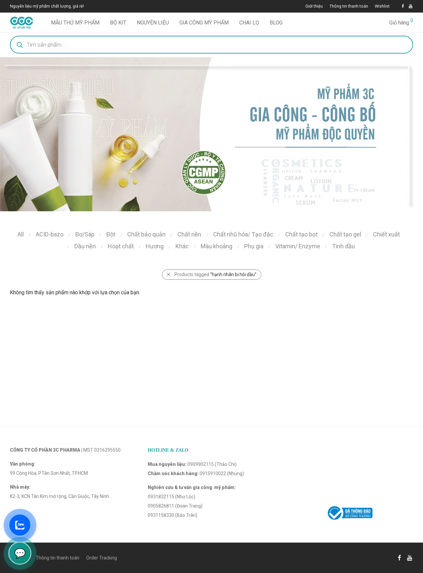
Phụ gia (253, 246)
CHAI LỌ (249, 23)
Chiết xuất (386, 234)
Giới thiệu (314, 6)
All (21, 234)
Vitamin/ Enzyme (297, 246)
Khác (182, 246)
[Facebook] (403, 6)
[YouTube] (411, 6)
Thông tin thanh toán (348, 6)
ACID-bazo (49, 234)
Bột (110, 234)
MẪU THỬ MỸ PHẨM (75, 23)
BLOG (276, 23)
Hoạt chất (121, 246)
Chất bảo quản (146, 234)
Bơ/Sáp (85, 234)
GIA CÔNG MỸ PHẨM (204, 23)
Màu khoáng (216, 246)
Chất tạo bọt (301, 234)
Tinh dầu (343, 246)
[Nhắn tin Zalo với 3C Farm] (19, 525)
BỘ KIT (118, 23)
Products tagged (215, 274)
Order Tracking (101, 557)
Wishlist (382, 6)
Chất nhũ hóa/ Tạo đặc (243, 234)
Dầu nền (85, 246)
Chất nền (189, 234)
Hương (155, 246)
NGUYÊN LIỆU (153, 23)
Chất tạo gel (345, 234)
